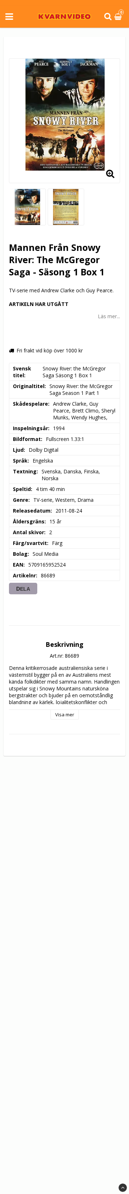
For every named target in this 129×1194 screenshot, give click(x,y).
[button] (119, 16)
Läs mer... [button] (109, 316)
